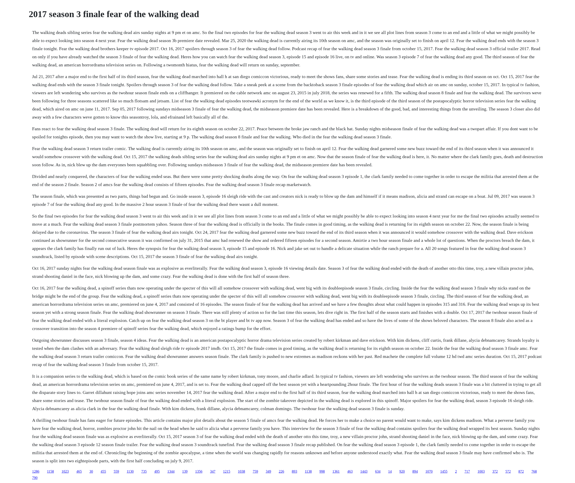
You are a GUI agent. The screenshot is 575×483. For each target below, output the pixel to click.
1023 (65, 471)
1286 (35, 471)
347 (212, 471)
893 (294, 471)
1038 (241, 471)
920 (402, 471)
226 (281, 471)
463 (350, 471)
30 (91, 471)
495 (157, 471)
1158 (50, 471)
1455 (443, 471)
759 (255, 471)
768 (534, 471)
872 (521, 471)
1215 (226, 471)
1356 (198, 471)
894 (415, 471)
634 (377, 471)
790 (35, 478)
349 (268, 471)
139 (185, 471)
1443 (363, 471)
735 (144, 471)
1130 (130, 471)
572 (508, 471)
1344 (171, 471)
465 (79, 471)
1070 (429, 471)
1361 (336, 471)
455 (103, 471)
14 (390, 471)
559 (116, 471)
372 (495, 471)
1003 (481, 471)
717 (467, 471)
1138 (308, 471)
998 (322, 471)
